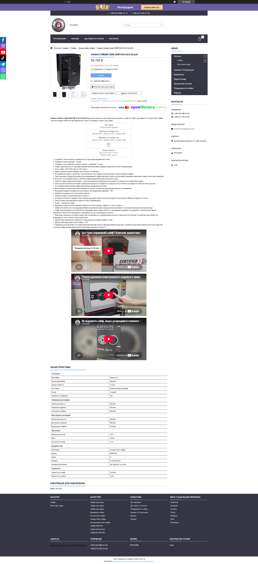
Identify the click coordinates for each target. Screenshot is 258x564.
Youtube (173, 509)
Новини (133, 519)
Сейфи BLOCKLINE (97, 533)
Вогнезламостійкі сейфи (100, 522)
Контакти (114, 39)
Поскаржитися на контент (122, 561)
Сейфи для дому (97, 502)
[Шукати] (161, 25)
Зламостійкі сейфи (86, 48)
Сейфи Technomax (97, 529)
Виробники (179, 74)
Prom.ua (142, 559)
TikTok (172, 512)
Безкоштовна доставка (104, 87)
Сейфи (73, 48)
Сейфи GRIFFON (96, 526)
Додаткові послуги (183, 84)
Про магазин (59, 39)
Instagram (174, 506)
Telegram (173, 516)
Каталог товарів (61, 48)
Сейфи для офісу (97, 509)
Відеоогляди (180, 79)
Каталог (75, 39)
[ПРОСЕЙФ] (58, 25)
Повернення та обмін (183, 88)
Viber (172, 519)
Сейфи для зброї (97, 506)
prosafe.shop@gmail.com (184, 129)
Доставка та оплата (94, 39)
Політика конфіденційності (144, 561)
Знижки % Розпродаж (184, 70)
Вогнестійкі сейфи (97, 516)
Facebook (174, 502)
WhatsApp (174, 522)
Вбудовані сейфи (97, 512)
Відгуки (177, 93)
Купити (101, 75)
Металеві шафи (183, 64)
